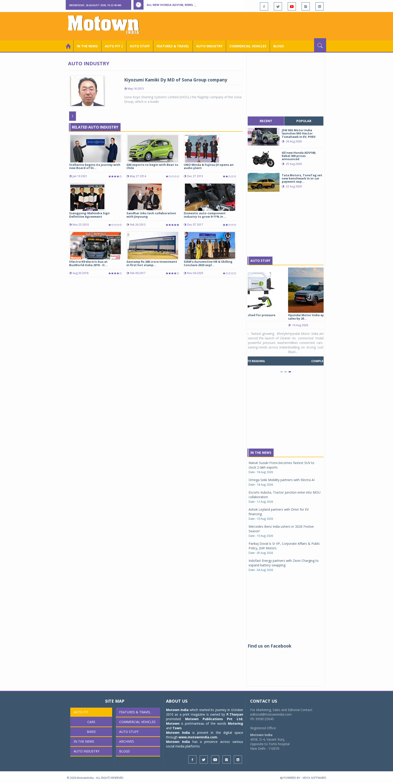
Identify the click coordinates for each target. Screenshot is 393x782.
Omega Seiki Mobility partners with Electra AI (282, 480)
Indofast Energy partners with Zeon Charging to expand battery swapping (284, 562)
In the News (87, 46)
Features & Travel (173, 46)
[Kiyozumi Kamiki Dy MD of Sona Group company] (87, 91)
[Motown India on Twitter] (278, 6)
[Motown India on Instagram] (306, 6)
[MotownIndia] (106, 24)
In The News (260, 452)
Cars (91, 722)
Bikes (91, 731)
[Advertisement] (243, 25)
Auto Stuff (140, 46)
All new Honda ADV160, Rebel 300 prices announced (188, 5)
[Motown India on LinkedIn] (319, 6)
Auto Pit (81, 712)
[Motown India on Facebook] (264, 6)
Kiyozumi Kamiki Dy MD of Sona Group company (175, 80)
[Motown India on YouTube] (292, 6)
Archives (126, 741)
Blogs (278, 46)
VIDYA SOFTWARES (314, 778)
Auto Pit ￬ (114, 46)
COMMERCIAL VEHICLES (247, 46)
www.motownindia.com (198, 737)
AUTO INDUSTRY (209, 46)
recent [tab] (266, 121)
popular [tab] (303, 121)
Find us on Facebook (269, 646)
